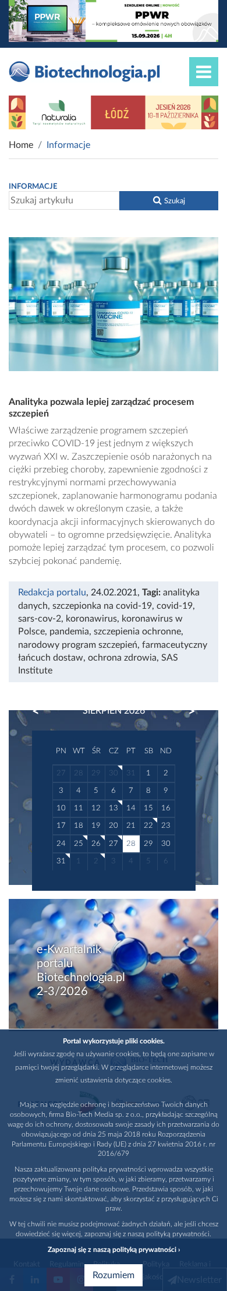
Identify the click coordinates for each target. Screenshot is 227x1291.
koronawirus (91, 618)
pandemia (69, 631)
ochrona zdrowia (122, 657)
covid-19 (175, 606)
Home (21, 145)
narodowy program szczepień (77, 645)
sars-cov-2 (39, 618)
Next (186, 711)
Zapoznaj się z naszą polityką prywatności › (114, 1249)
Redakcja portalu (52, 592)
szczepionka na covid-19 (102, 606)
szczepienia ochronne (137, 631)
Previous (41, 711)
